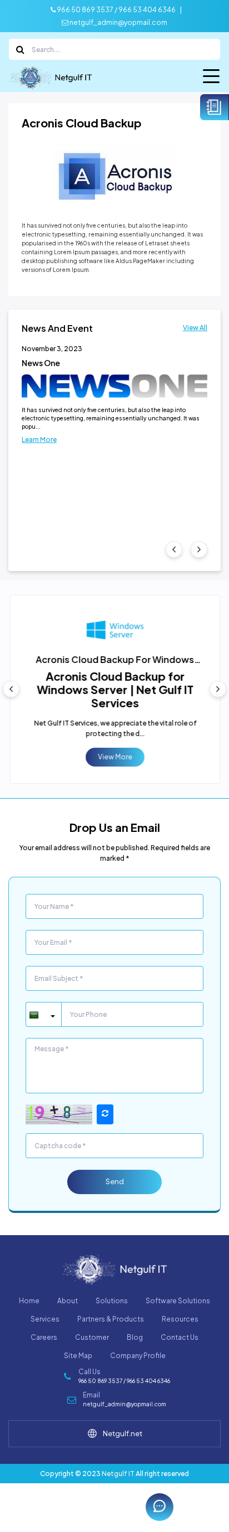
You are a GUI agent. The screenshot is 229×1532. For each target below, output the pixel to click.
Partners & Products (110, 1319)
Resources (180, 1319)
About (67, 1301)
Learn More (39, 439)
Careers (44, 1337)
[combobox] (43, 1014)
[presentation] (174, 549)
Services (45, 1319)
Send (115, 1181)
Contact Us (179, 1337)
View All (195, 327)
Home (29, 1301)
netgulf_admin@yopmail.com (117, 22)
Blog (135, 1337)
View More (114, 757)
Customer (92, 1337)
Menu (212, 78)
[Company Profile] (214, 107)
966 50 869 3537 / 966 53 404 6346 (116, 10)
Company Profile (138, 1355)
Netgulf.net (122, 1433)
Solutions (112, 1301)
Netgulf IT (118, 1473)
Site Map (78, 1355)
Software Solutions (178, 1301)
